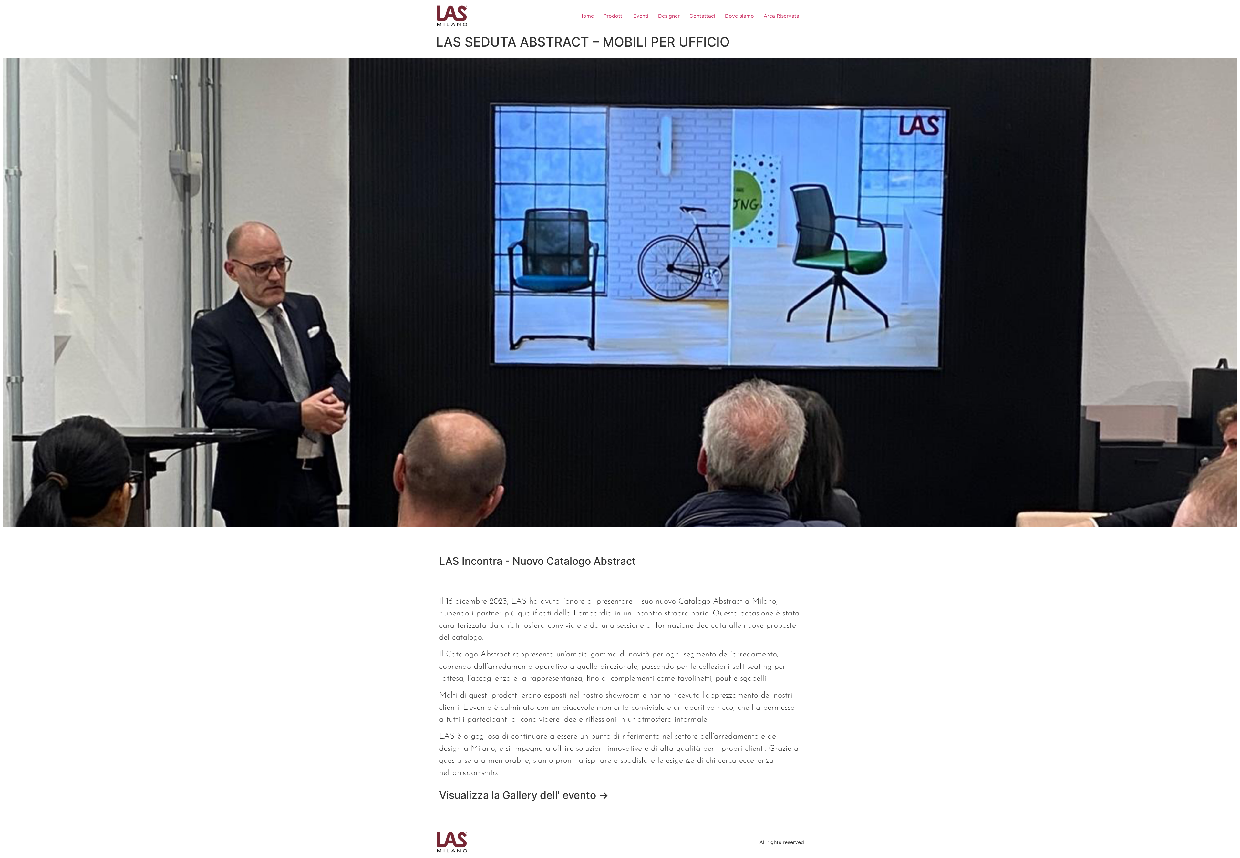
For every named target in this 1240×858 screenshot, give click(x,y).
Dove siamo (739, 16)
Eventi (640, 16)
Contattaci (702, 16)
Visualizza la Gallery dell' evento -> (524, 795)
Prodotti (614, 16)
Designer (669, 16)
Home (586, 16)
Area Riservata (781, 16)
